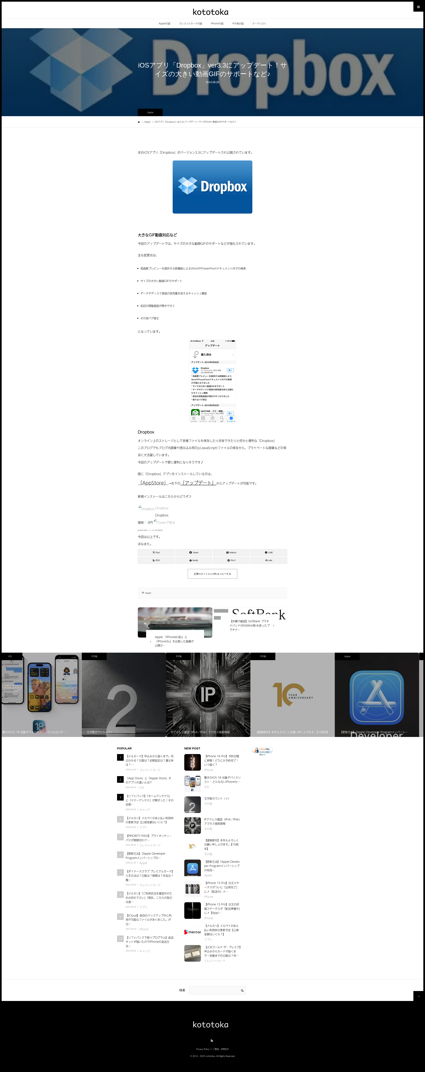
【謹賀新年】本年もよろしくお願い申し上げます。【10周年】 (221, 844)
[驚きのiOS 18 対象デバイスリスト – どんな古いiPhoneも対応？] (192, 783)
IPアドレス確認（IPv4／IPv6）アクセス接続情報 (222, 821)
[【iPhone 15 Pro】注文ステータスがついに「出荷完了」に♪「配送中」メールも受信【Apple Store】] (192, 889)
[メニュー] (418, 7)
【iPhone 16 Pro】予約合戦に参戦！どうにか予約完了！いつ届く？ (221, 760)
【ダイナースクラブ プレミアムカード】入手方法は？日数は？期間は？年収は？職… (149, 875)
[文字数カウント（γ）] (192, 804)
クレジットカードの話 (190, 23)
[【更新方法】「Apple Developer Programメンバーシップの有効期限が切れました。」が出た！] (192, 868)
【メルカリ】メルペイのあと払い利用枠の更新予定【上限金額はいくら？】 (149, 820)
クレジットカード (150, 770)
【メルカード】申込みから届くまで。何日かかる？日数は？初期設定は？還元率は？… (149, 760)
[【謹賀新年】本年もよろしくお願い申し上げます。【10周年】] (192, 846)
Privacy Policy (202, 1049)
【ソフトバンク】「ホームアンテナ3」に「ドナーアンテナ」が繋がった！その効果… (149, 800)
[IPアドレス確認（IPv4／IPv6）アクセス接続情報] (192, 825)
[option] (44, 695)
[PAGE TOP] (418, 996)
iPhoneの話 (217, 23)
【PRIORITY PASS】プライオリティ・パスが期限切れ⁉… (149, 838)
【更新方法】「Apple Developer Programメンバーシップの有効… (222, 866)
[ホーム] (139, 121)
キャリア (144, 810)
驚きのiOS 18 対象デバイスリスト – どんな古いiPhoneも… (222, 779)
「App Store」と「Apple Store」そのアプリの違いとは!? (148, 780)
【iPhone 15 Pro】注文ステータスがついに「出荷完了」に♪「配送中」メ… (221, 887)
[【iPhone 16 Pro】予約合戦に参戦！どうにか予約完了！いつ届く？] (192, 762)
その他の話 (238, 23)
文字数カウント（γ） (217, 798)
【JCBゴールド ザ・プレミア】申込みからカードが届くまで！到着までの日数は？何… (222, 951)
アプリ (143, 827)
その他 (14, 656)
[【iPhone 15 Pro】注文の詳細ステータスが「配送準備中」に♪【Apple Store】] (192, 910)
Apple (150, 112)
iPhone (351, 656)
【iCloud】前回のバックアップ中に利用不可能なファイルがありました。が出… (148, 919)
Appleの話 (164, 23)
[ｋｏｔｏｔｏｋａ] (212, 11)
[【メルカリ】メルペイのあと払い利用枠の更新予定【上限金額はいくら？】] (192, 932)
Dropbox (161, 508)
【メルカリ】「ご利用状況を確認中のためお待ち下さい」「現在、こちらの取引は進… (149, 897)
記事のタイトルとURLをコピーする (212, 574)
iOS (141, 788)
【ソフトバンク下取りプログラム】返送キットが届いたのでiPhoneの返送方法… (149, 941)
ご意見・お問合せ (221, 1049)
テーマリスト (259, 23)
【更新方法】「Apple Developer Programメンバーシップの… (146, 855)
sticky (150, 530)
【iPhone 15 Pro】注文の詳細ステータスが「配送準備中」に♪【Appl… (222, 908)
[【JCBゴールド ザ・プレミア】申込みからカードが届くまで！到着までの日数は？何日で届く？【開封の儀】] (192, 953)
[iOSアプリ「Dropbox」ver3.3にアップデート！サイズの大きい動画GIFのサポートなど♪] (175, 622)
